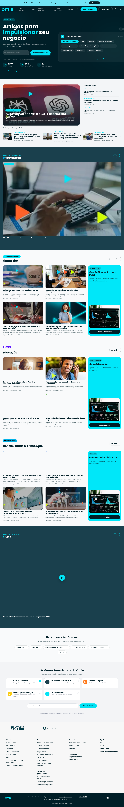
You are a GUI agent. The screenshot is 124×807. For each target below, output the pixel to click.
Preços (33, 9)
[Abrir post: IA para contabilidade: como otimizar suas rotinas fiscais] (66, 498)
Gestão (91, 41)
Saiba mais (94, 3)
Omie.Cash (41, 757)
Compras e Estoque (108, 46)
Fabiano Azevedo (49, 484)
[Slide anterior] (121, 29)
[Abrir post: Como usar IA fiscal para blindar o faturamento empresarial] (23, 498)
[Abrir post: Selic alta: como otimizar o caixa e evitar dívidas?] (23, 276)
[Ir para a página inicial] (9, 798)
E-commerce (67, 50)
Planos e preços (43, 746)
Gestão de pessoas (105, 41)
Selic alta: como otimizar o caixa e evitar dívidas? (20, 291)
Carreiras (9, 749)
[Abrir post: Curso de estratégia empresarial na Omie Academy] (23, 404)
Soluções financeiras (45, 754)
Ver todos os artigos (11, 71)
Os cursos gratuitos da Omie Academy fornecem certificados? (19, 383)
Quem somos (11, 743)
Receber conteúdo (40, 53)
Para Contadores (58, 9)
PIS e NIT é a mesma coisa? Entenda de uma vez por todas (25, 238)
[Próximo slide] (119, 156)
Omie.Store (104, 749)
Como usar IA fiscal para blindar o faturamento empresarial (17, 512)
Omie (8, 347)
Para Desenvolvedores (109, 752)
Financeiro (80, 50)
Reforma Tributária (41, 9)
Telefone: (80, 797)
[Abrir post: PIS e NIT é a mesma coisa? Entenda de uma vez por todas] (23, 462)
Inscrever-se (88, 706)
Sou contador (11, 441)
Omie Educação (74, 760)
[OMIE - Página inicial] (7, 9)
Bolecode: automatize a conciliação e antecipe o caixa (62, 291)
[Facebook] (102, 797)
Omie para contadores (77, 743)
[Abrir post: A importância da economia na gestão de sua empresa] (66, 404)
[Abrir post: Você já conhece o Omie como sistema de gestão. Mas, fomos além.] (66, 313)
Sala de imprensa (12, 752)
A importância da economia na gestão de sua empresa (65, 419)
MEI (83, 41)
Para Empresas (22, 9)
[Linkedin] (112, 797)
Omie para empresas (45, 743)
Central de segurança (45, 785)
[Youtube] (117, 797)
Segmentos (41, 752)
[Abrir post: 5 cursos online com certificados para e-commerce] (66, 368)
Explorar (70, 9)
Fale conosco (105, 743)
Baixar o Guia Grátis (105, 332)
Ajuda (102, 740)
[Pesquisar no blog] (77, 9)
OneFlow (72, 749)
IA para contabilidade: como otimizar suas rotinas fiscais (64, 512)
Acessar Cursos (104, 425)
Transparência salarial (14, 765)
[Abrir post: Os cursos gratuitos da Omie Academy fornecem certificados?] (23, 368)
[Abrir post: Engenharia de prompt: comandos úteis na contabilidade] (66, 462)
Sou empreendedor (70, 41)
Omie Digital (7, 128)
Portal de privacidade (45, 782)
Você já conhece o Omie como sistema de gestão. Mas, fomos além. (64, 327)
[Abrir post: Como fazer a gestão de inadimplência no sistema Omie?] (23, 313)
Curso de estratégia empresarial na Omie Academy (21, 419)
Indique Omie (11, 754)
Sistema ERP (10, 746)
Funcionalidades (43, 749)
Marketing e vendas (69, 46)
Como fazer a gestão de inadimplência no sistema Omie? (21, 327)
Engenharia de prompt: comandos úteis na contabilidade (64, 476)
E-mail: (63, 797)
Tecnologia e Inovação (89, 46)
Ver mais (115, 259)
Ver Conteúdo (105, 517)
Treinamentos (42, 760)
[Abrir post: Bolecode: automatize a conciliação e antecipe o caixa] (66, 276)
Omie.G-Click (74, 746)
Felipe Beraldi (6, 335)
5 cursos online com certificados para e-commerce (63, 383)
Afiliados (9, 757)
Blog (102, 746)
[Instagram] (107, 797)
